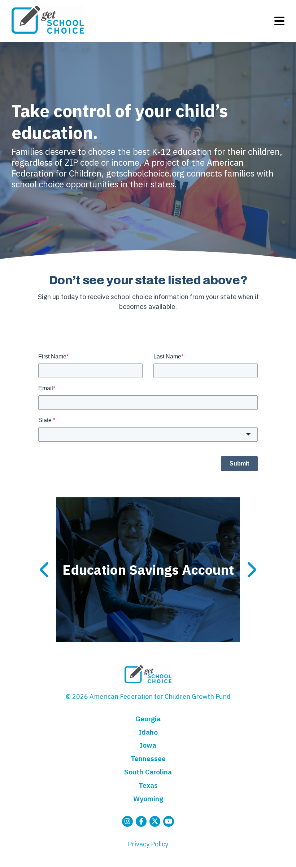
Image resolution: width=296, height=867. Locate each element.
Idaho (148, 731)
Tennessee (148, 758)
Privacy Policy (148, 844)
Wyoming (148, 798)
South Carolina (148, 771)
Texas (148, 785)
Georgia (148, 718)
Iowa (148, 744)
